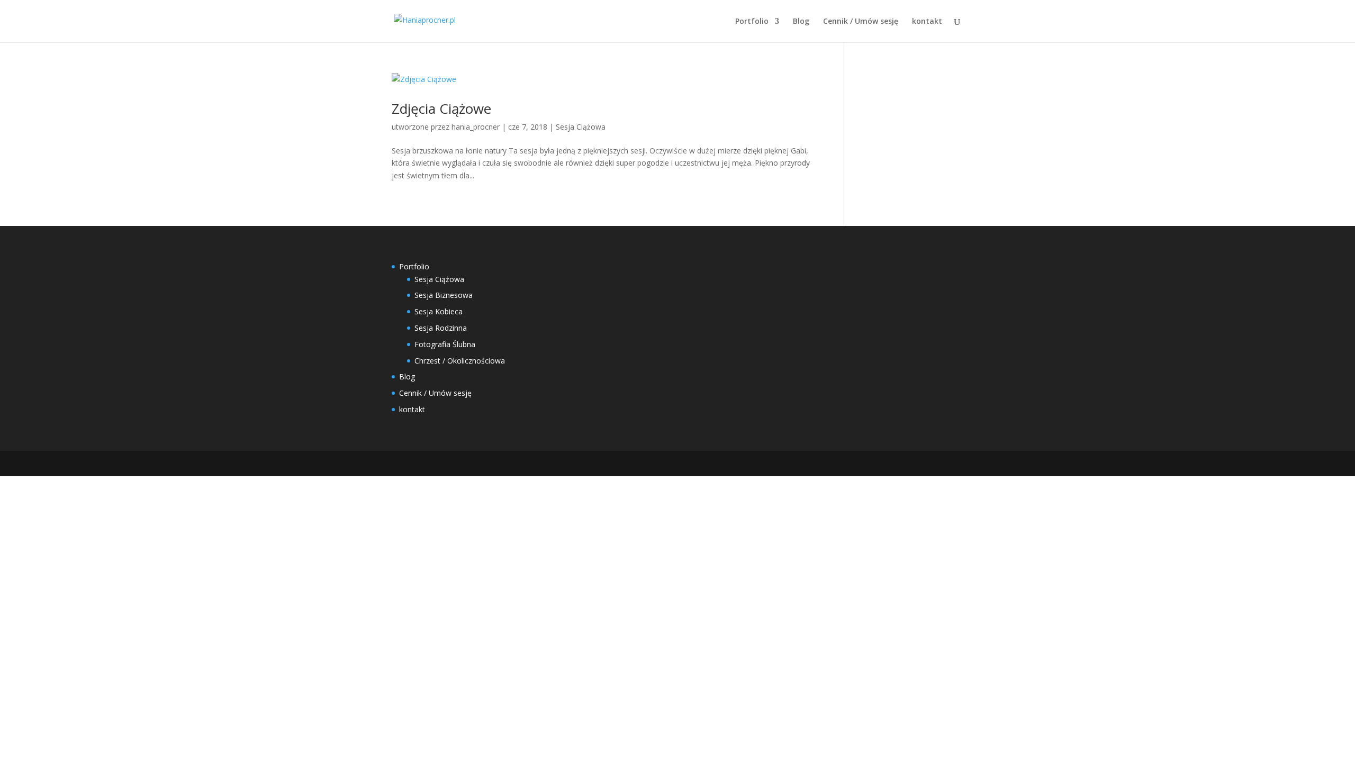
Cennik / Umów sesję (860, 21)
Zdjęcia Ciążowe (441, 108)
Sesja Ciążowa (581, 127)
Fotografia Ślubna (444, 344)
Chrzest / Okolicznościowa (459, 361)
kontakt (927, 21)
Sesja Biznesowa (443, 295)
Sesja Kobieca (438, 311)
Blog (801, 21)
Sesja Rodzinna (440, 328)
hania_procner (475, 127)
